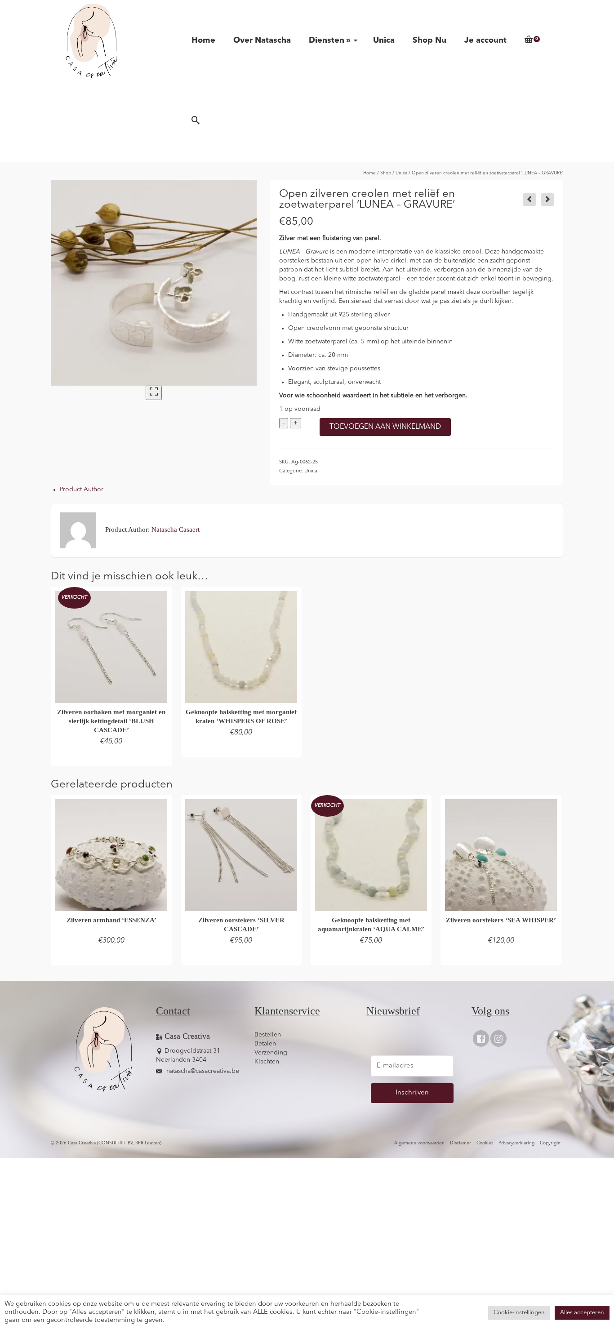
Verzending (270, 1053)
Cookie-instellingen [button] (519, 1313)
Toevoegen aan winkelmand (385, 427)
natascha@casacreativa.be (202, 1071)
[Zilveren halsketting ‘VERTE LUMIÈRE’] (529, 199)
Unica (310, 471)
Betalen (265, 1044)
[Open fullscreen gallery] (154, 393)
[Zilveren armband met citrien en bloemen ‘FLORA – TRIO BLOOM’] (547, 199)
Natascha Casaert (175, 529)
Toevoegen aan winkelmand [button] (241, 748)
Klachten (266, 1062)
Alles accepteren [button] (582, 1313)
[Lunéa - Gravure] (154, 283)
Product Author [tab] (81, 489)
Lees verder (111, 757)
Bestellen (267, 1035)
